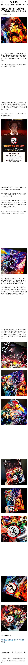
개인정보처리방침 (6, 658)
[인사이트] (14, 1)
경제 (2, 5)
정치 (24, 5)
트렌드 (12, 5)
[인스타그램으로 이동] (19, 653)
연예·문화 (18, 5)
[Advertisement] (14, 85)
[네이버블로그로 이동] (25, 653)
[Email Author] (10, 635)
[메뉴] (2, 1)
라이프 (7, 5)
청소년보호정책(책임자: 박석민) (18, 658)
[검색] (26, 2)
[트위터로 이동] (16, 653)
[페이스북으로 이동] (13, 653)
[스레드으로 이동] (22, 653)
